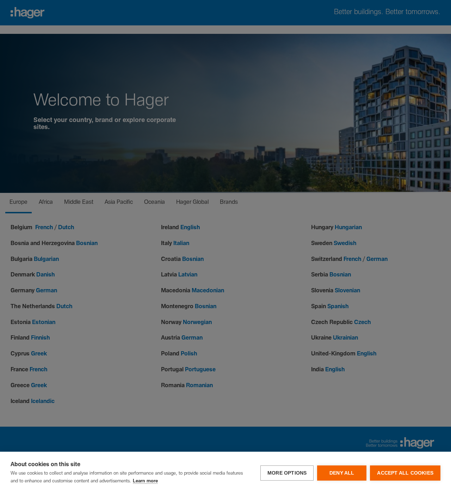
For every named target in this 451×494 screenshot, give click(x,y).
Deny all (341, 473)
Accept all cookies (405, 473)
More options (287, 473)
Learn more (145, 481)
